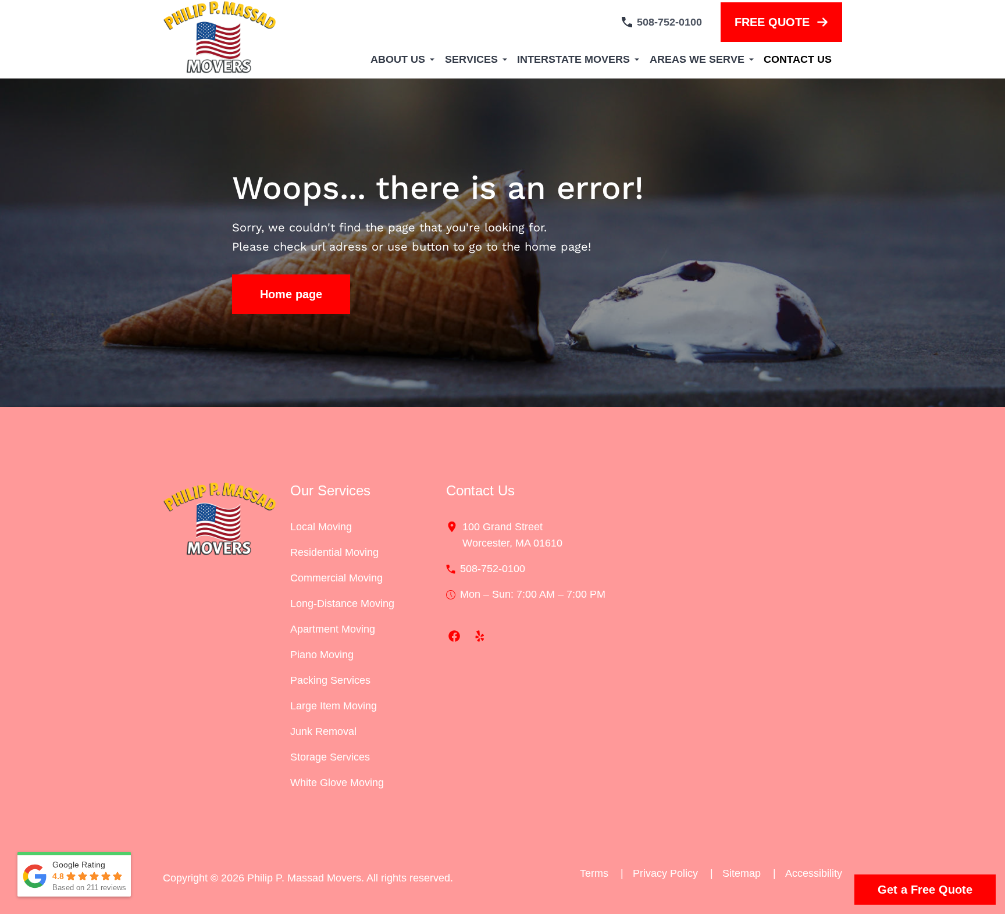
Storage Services (330, 757)
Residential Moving (334, 552)
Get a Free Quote (925, 889)
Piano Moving (322, 654)
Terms (601, 873)
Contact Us (798, 59)
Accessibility (813, 873)
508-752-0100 (669, 22)
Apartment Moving (332, 629)
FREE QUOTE (772, 22)
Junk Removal (323, 731)
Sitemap (749, 873)
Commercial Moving (336, 578)
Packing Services (330, 680)
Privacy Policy (673, 873)
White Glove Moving (337, 782)
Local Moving (321, 527)
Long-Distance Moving (342, 603)
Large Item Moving (333, 706)
